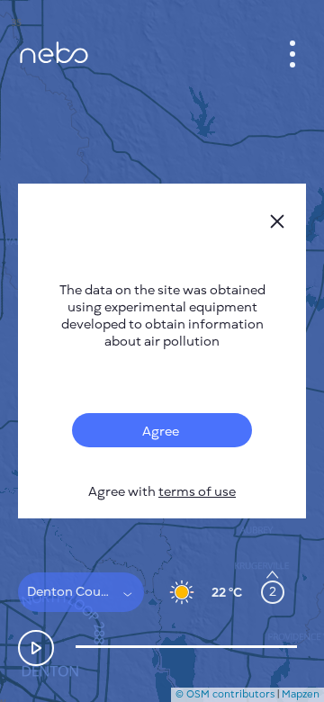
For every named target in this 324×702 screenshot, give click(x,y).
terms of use (197, 491)
